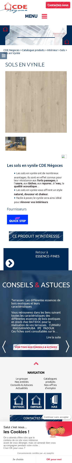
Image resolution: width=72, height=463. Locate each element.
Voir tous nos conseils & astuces (36, 347)
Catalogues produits (50, 380)
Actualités (22, 388)
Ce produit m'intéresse (36, 236)
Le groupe (22, 378)
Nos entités (22, 381)
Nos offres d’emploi (50, 386)
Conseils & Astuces (21, 384)
